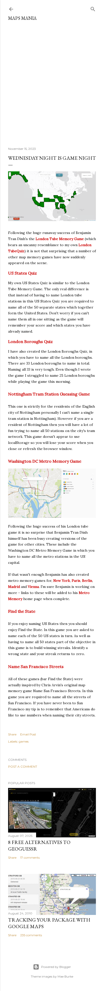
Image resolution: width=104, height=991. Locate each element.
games (24, 741)
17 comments (30, 857)
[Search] (93, 8)
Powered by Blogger (56, 967)
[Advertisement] (52, 82)
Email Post (28, 734)
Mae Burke (65, 976)
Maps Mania (22, 18)
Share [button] (12, 734)
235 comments (31, 935)
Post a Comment (22, 766)
